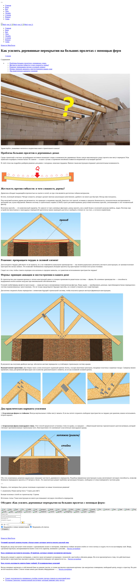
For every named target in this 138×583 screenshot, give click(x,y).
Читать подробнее (73, 548)
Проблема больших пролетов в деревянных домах (27, 63)
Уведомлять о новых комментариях (16, 527)
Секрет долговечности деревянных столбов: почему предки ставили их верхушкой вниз (37, 578)
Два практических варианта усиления (23, 71)
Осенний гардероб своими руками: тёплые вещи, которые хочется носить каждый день (35, 542)
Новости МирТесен (8, 45)
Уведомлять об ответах (40, 527)
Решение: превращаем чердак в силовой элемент (27, 67)
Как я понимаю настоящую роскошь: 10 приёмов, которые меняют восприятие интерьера (36, 553)
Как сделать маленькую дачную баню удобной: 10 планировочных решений (30, 563)
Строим (8, 56)
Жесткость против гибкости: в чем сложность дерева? (29, 65)
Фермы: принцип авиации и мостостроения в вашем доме (30, 69)
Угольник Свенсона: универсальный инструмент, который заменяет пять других (35, 580)
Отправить (5, 529)
